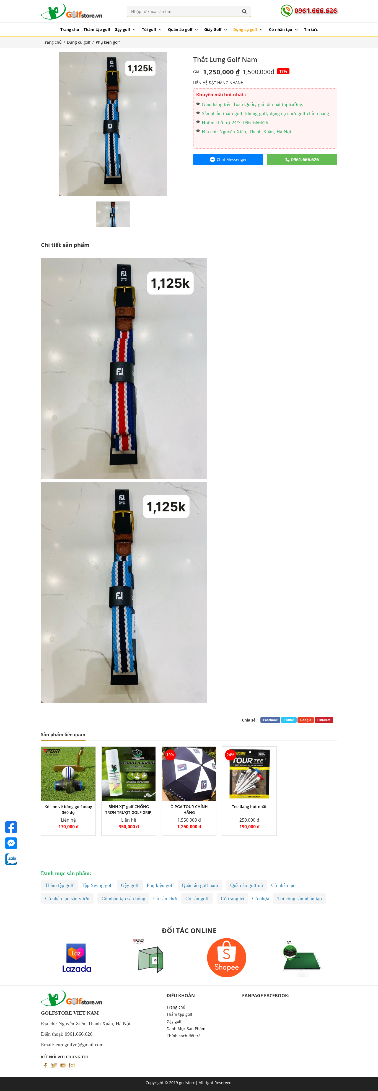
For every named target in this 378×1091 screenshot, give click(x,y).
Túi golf (149, 29)
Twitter (289, 720)
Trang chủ (69, 29)
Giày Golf (212, 29)
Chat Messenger (232, 159)
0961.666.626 (315, 10)
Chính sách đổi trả (184, 1035)
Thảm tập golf (97, 29)
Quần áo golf (180, 29)
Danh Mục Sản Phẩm (186, 1028)
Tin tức (311, 29)
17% (283, 71)
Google (305, 720)
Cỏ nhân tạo (280, 29)
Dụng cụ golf (245, 29)
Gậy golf (122, 29)
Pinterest (323, 720)
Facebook (270, 720)
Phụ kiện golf (108, 42)
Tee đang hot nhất (249, 806)
